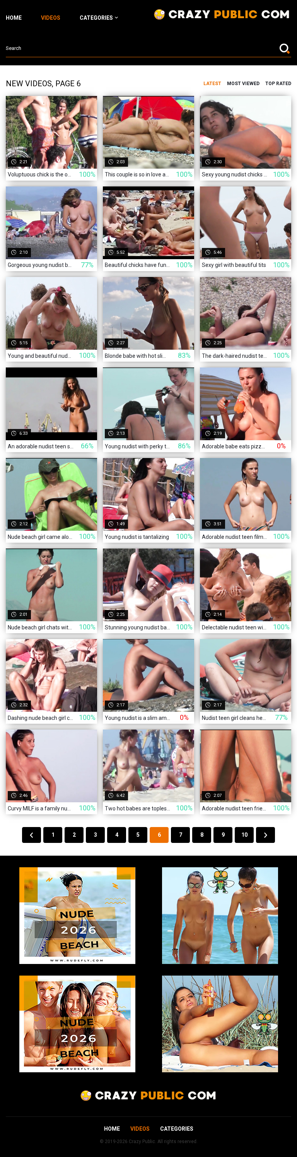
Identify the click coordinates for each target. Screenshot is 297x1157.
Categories (96, 18)
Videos (50, 18)
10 (244, 835)
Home (14, 18)
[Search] (285, 48)
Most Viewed (243, 83)
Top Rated (278, 83)
